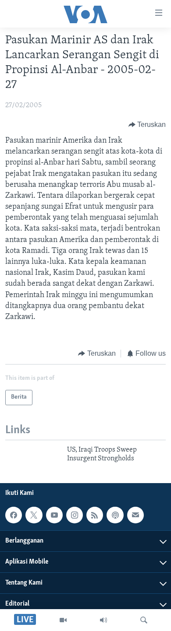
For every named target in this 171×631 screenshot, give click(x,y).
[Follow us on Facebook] (13, 515)
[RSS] (94, 515)
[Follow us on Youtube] (54, 515)
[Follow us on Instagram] (74, 515)
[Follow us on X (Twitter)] (33, 515)
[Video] (63, 620)
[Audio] (103, 620)
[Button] (147, 124)
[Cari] (144, 620)
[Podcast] (115, 515)
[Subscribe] (135, 515)
